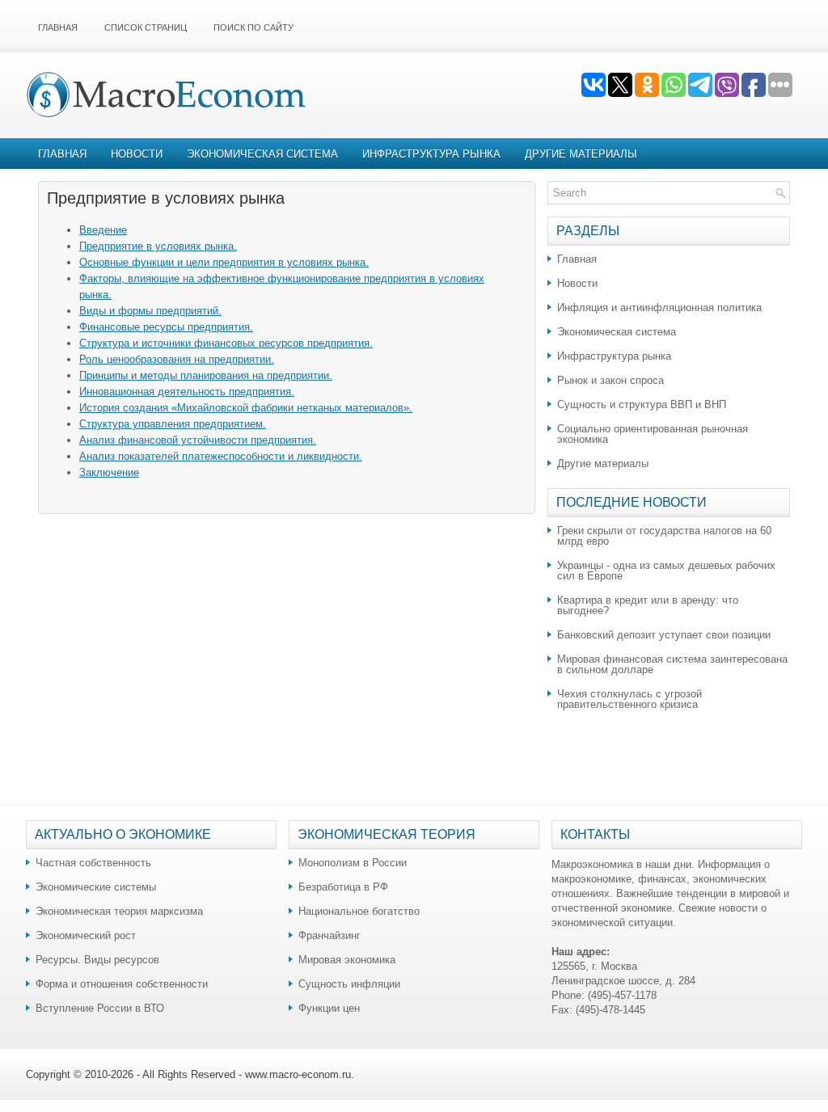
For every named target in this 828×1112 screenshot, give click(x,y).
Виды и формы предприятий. (150, 311)
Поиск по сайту (253, 27)
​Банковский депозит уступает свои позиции (664, 635)
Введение (103, 230)
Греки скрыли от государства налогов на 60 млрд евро (664, 535)
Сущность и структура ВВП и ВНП (641, 404)
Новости (137, 154)
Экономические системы (96, 887)
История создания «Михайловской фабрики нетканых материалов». (245, 408)
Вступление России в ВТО (100, 1008)
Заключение (109, 472)
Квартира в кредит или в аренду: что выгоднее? (647, 605)
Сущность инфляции (349, 984)
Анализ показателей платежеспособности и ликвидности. (220, 456)
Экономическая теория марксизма (119, 911)
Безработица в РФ (343, 887)
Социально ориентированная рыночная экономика (652, 434)
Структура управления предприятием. (172, 424)
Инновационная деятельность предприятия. (186, 391)
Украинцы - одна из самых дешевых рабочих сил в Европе (666, 570)
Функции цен (329, 1008)
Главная (58, 27)
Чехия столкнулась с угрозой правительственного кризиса (629, 699)
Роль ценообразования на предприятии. (176, 359)
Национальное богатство (359, 911)
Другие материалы (581, 154)
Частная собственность (93, 863)
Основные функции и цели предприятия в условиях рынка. (224, 262)
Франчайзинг (329, 935)
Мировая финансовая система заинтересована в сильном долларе (672, 664)
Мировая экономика (346, 960)
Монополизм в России (352, 863)
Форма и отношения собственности (122, 984)
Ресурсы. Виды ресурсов (97, 960)
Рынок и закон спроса (610, 380)
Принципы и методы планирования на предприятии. (205, 375)
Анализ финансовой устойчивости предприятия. (197, 440)
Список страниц (145, 27)
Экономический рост (86, 935)
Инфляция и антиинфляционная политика (659, 307)
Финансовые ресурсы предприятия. (166, 327)
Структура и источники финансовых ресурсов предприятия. (226, 343)
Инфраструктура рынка (431, 154)
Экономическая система (262, 154)
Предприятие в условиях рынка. (158, 246)
